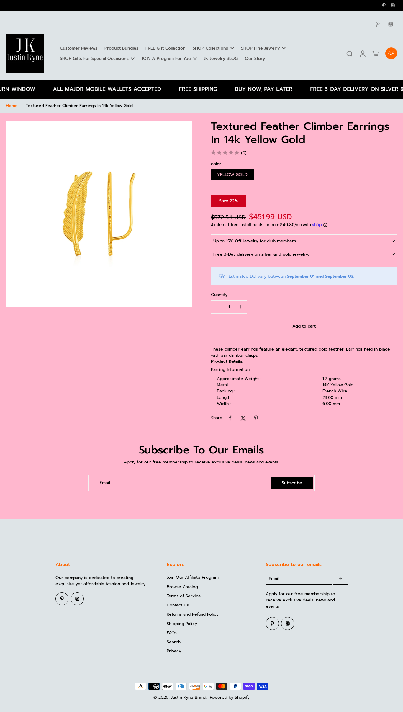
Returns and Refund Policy (193, 614)
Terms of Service (184, 596)
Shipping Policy (182, 624)
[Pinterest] (383, 5)
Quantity (219, 295)
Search (174, 642)
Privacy (174, 651)
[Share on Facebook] (230, 418)
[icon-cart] (375, 53)
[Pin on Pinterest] (256, 418)
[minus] (217, 307)
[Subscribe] (340, 578)
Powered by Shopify (230, 697)
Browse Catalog (182, 587)
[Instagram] (392, 5)
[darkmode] (391, 53)
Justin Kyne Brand (188, 697)
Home (12, 106)
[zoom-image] (99, 213)
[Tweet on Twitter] (243, 418)
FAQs (172, 633)
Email (105, 483)
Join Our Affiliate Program (193, 577)
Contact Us (178, 605)
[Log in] (362, 53)
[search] (349, 53)
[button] (304, 326)
